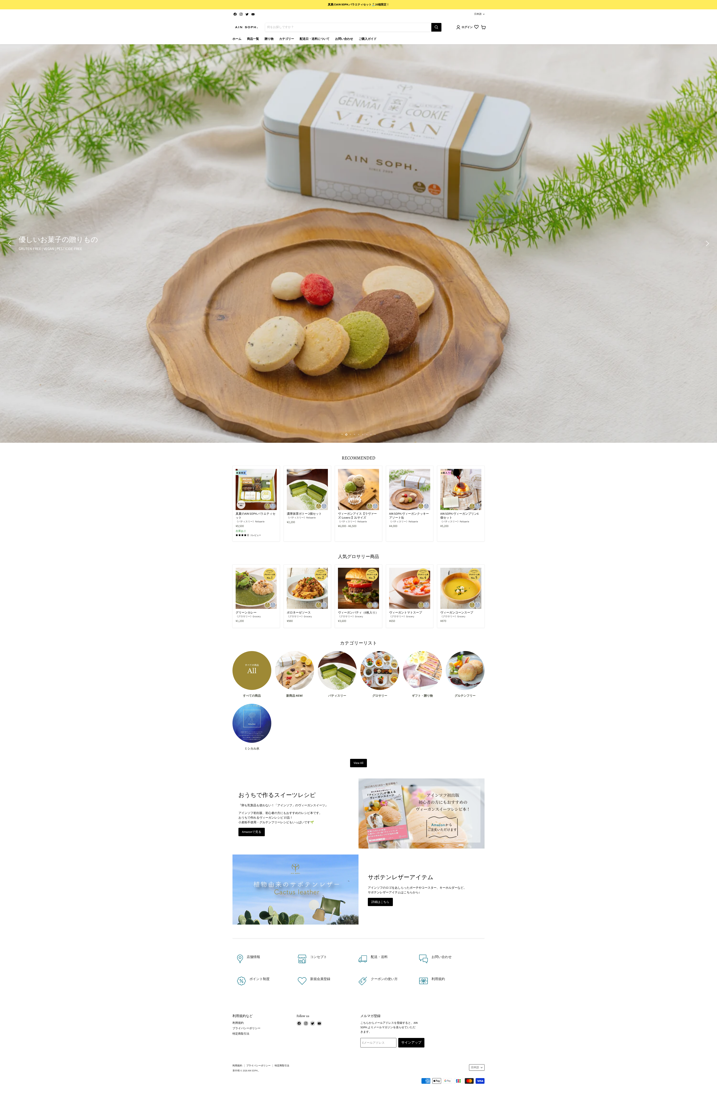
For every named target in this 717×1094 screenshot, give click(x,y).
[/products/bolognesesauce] (307, 588)
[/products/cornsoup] (460, 588)
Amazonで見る (251, 832)
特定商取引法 (240, 1034)
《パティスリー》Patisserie (250, 521)
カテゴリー (286, 39)
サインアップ (411, 1042)
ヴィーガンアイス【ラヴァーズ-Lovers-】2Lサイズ (357, 516)
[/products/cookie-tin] (409, 489)
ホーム (236, 39)
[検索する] (436, 27)
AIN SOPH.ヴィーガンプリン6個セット (459, 516)
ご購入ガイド (368, 39)
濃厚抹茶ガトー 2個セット (304, 514)
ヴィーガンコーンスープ (456, 613)
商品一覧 (253, 39)
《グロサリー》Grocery (248, 616)
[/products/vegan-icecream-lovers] (358, 489)
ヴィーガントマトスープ (405, 613)
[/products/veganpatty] (358, 588)
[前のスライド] (10, 243)
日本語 (478, 14)
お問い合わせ (344, 39)
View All (358, 763)
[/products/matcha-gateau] (307, 489)
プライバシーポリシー (246, 1028)
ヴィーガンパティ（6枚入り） (358, 613)
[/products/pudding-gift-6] (460, 489)
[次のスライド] (706, 243)
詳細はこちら (380, 902)
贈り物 (269, 39)
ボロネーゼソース (299, 613)
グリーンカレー (246, 613)
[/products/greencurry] (256, 588)
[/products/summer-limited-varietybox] (256, 489)
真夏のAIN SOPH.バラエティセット (255, 516)
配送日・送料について (315, 39)
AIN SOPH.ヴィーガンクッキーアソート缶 (409, 516)
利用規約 (238, 1023)
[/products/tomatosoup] (409, 588)
